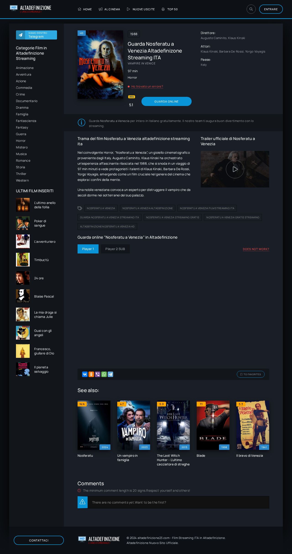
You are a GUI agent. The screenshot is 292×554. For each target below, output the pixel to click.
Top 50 (172, 9)
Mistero (22, 147)
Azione (21, 81)
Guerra (21, 134)
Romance (23, 160)
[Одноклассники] (91, 374)
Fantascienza (26, 121)
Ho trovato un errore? (147, 86)
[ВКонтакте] (85, 374)
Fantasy (22, 127)
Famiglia (22, 114)
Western (22, 180)
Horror (21, 140)
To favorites (252, 374)
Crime (20, 94)
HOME (87, 9)
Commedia (24, 87)
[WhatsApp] (104, 374)
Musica (21, 154)
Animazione (25, 68)
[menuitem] (36, 68)
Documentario (26, 101)
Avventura (23, 74)
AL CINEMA (112, 9)
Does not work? (256, 249)
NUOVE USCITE (144, 9)
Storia (20, 167)
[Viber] (97, 374)
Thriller (21, 173)
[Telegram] (110, 374)
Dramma (22, 107)
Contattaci (39, 540)
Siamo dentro (38, 35)
